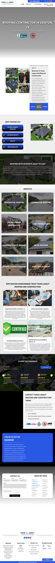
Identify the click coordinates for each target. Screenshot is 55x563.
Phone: (20, 478)
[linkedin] (47, 1)
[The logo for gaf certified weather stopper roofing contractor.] (33, 424)
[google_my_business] (51, 1)
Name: (4, 478)
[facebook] (45, 1)
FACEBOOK (9, 440)
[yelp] (49, 1)
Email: (12, 478)
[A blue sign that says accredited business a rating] (22, 35)
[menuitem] (22, 4)
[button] (51, 375)
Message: (5, 483)
